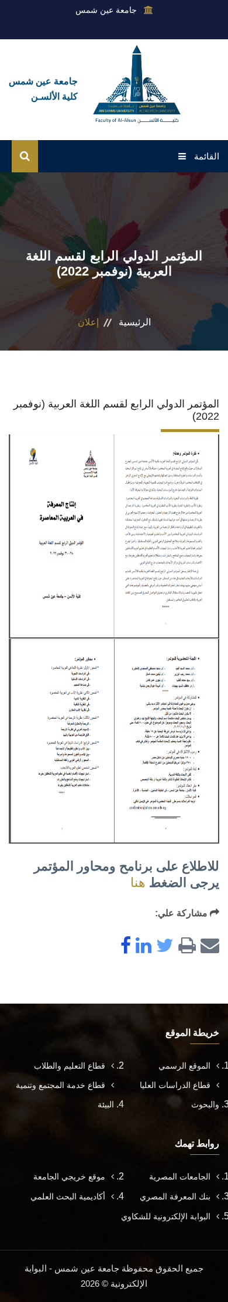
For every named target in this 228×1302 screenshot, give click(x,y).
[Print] (185, 946)
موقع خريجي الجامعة (69, 1176)
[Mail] (207, 946)
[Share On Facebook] (123, 946)
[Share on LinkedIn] (141, 946)
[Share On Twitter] (162, 946)
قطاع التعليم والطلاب (69, 1065)
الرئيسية (135, 322)
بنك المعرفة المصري (175, 1196)
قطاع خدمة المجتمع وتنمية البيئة (65, 1094)
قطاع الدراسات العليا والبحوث (179, 1094)
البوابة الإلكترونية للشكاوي (165, 1216)
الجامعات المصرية (179, 1176)
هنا (138, 882)
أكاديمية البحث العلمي (67, 1196)
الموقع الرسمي (184, 1065)
